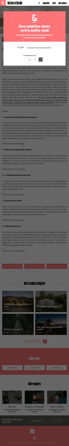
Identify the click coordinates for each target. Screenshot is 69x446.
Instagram (56, 367)
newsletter (46, 3)
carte (54, 3)
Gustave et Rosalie (15, 3)
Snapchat (34, 367)
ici (23, 143)
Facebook (12, 367)
